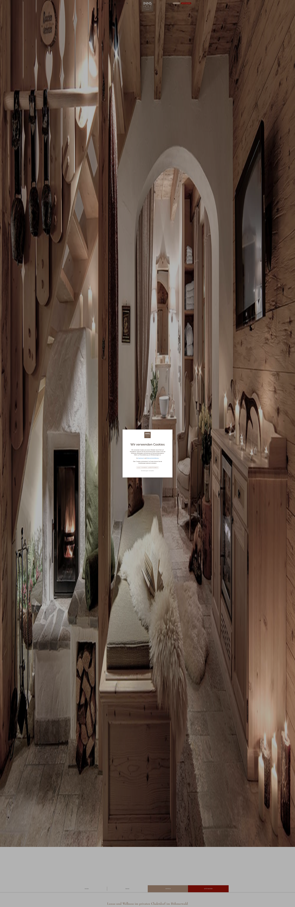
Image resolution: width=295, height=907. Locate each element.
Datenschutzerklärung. (153, 458)
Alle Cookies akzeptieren (147, 467)
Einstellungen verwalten (147, 470)
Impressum (141, 458)
